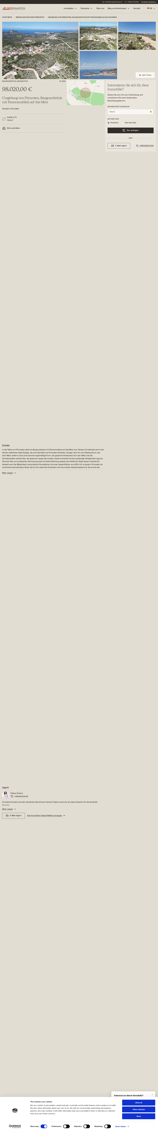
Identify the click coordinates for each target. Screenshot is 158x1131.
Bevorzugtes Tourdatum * (119, 107)
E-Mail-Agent (15, 815)
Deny (139, 1116)
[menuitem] (112, 2)
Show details (120, 1126)
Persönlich (114, 123)
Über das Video (130, 123)
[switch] (66, 1126)
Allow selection (139, 1109)
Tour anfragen (133, 130)
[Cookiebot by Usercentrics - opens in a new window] (15, 1126)
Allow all (138, 1103)
